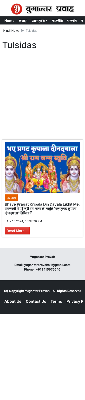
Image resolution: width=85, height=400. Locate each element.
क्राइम (23, 20)
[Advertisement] (42, 95)
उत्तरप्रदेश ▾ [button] (40, 20)
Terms (56, 301)
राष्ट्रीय (72, 20)
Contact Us (36, 301)
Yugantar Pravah (37, 291)
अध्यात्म (11, 198)
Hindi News (11, 30)
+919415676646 (48, 269)
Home (9, 20)
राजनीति (57, 20)
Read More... (17, 231)
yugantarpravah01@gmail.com (47, 265)
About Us (12, 301)
